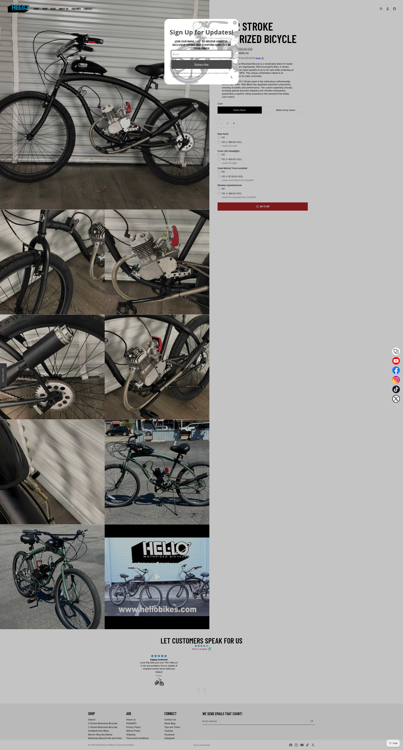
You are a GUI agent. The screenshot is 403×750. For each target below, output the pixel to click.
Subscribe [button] (201, 64)
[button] (235, 23)
